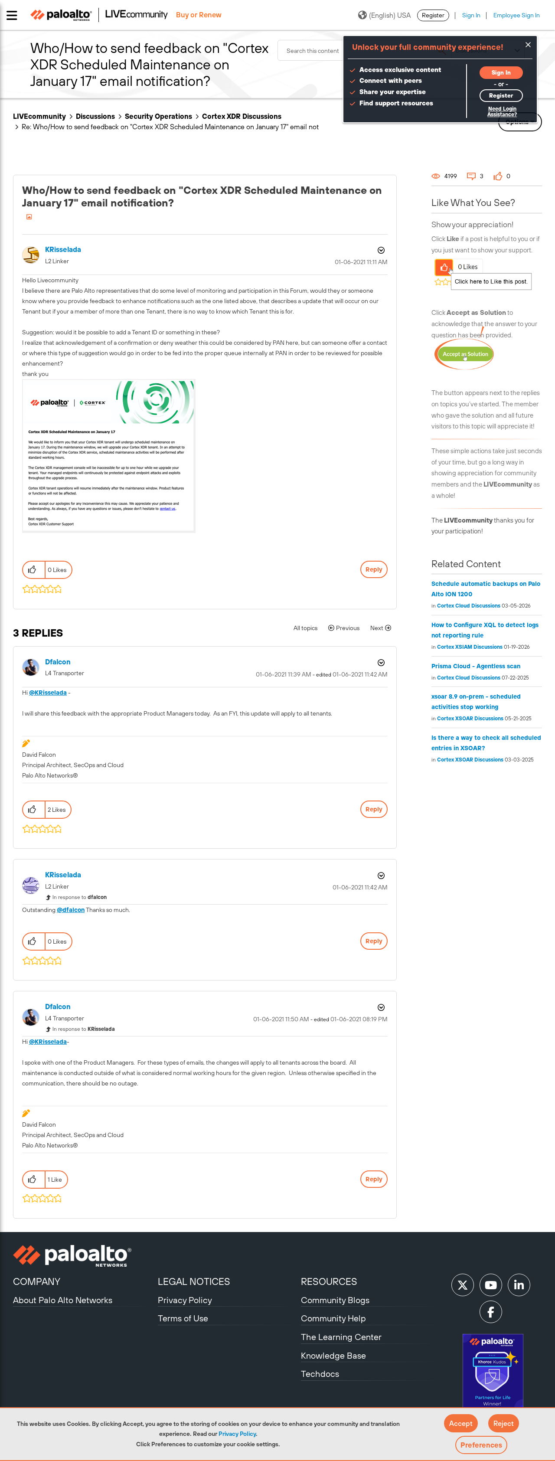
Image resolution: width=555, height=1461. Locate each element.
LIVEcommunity (39, 116)
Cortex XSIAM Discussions (470, 647)
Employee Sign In (516, 15)
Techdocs (320, 1374)
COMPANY (36, 1281)
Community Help (333, 1318)
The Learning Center (341, 1337)
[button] (461, 1423)
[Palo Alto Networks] (84, 1256)
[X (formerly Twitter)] (462, 1285)
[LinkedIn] (519, 1285)
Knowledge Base (333, 1355)
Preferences (481, 1445)
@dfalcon (71, 909)
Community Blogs (335, 1300)
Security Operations (158, 116)
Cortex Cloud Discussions (468, 606)
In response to (79, 897)
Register (433, 15)
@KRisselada (48, 692)
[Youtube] (491, 1285)
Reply (374, 569)
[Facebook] (491, 1312)
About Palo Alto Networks (62, 1300)
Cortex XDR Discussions (241, 116)
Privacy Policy (237, 1433)
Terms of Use (183, 1318)
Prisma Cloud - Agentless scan (475, 666)
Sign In (471, 15)
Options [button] (380, 250)
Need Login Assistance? (502, 112)
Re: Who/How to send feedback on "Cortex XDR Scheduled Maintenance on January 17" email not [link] (170, 127)
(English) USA (390, 15)
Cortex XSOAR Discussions (470, 719)
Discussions (95, 116)
